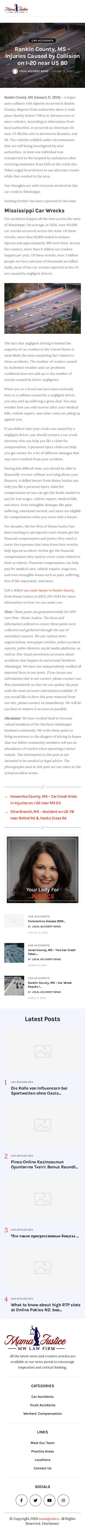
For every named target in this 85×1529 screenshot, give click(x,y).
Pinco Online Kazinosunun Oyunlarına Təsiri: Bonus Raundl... (44, 1164)
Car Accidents (42, 40)
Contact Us (42, 1468)
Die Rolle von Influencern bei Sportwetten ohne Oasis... (39, 1091)
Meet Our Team (42, 1443)
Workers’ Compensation (42, 1413)
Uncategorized (22, 1082)
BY (44, 926)
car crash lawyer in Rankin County (48, 590)
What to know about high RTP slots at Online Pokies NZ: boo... (46, 1307)
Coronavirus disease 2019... (46, 921)
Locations (42, 1460)
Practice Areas (42, 1451)
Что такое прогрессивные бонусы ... (45, 1235)
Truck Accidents (42, 1405)
